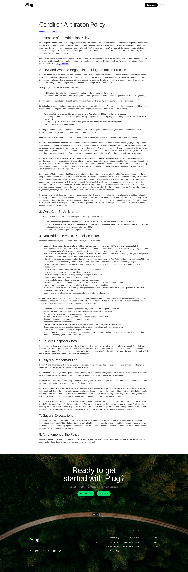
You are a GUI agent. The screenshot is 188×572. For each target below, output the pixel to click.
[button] (161, 5)
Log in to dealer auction (131, 546)
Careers (155, 542)
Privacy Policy (114, 538)
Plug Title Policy (62, 64)
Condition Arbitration (112, 546)
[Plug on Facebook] (42, 551)
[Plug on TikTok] (60, 551)
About (156, 538)
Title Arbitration (114, 542)
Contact (155, 546)
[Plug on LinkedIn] (36, 551)
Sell (98, 538)
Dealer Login (151, 5)
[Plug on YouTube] (54, 551)
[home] (28, 5)
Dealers (96, 542)
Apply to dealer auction (131, 542)
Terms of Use (114, 551)
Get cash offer (134, 538)
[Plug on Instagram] (31, 551)
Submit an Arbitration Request (50, 32)
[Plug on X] (48, 551)
